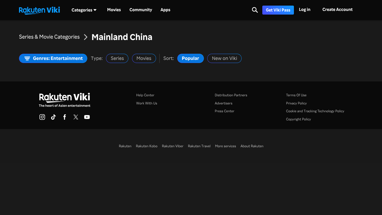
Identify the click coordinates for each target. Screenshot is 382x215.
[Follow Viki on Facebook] (64, 118)
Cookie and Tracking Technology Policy (315, 111)
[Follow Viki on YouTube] (87, 118)
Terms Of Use (296, 95)
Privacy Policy (296, 103)
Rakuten (125, 146)
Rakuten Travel (199, 146)
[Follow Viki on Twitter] (75, 118)
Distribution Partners (231, 95)
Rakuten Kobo (146, 146)
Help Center (145, 95)
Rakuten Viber (172, 146)
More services (225, 146)
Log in (304, 9)
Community (140, 9)
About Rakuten (251, 146)
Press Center (224, 111)
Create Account (337, 9)
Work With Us (146, 103)
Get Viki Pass (278, 10)
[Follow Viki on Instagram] (42, 118)
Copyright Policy (298, 119)
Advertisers (223, 103)
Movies (114, 9)
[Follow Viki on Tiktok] (53, 118)
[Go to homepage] (39, 10)
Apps (165, 9)
